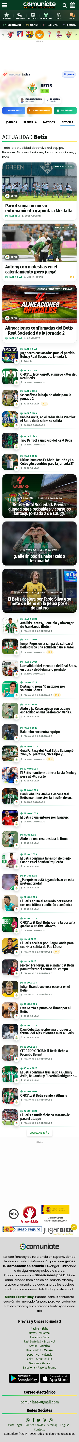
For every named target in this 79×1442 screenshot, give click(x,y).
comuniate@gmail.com (39, 1402)
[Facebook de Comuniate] (34, 1420)
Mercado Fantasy (19, 1297)
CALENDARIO (67, 110)
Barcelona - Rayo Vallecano (39, 1367)
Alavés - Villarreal (39, 1333)
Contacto (39, 1429)
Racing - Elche (39, 1328)
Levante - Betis (39, 1337)
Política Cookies (35, 1425)
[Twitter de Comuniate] (39, 1420)
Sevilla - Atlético (39, 1346)
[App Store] (55, 1378)
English (64, 1425)
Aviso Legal (15, 1425)
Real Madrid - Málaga (39, 1350)
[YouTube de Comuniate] (45, 1420)
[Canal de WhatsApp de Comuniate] (28, 1420)
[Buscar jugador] (65, 5)
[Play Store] (24, 1378)
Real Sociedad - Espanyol (39, 1341)
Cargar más (40, 1133)
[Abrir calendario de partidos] (72, 5)
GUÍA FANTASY (15, 110)
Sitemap (52, 1425)
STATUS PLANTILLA (41, 110)
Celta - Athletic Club (39, 1359)
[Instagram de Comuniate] (51, 1420)
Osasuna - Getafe (39, 1363)
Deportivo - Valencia (39, 1354)
